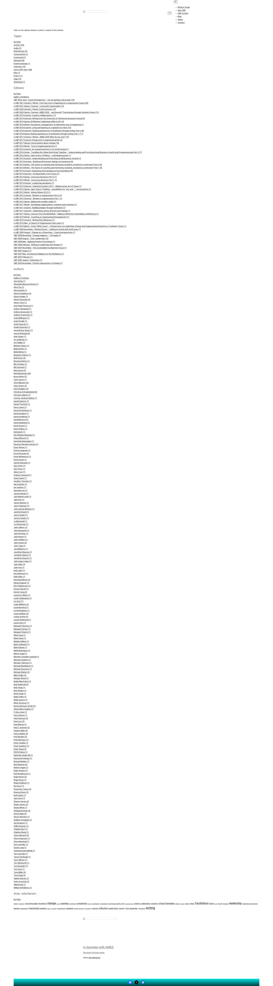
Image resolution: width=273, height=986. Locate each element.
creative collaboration (142, 904)
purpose (95, 908)
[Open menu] (170, 13)
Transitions (141, 908)
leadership (235, 903)
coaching (64, 903)
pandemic (69, 908)
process (81, 908)
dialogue (182, 904)
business (43, 903)
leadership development (250, 904)
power (76, 908)
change (51, 903)
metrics (49, 908)
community (72, 904)
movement (53, 908)
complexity (82, 903)
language (226, 904)
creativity (154, 904)
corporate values (129, 904)
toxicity (122, 908)
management (24, 908)
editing (187, 904)
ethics (192, 904)
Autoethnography (31, 904)
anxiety (16, 904)
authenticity (22, 904)
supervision (113, 908)
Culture (177, 904)
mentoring (34, 908)
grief (216, 904)
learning (16, 908)
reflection (103, 908)
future (211, 903)
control (89, 904)
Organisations (61, 908)
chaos (57, 904)
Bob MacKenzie (94, 958)
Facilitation (201, 903)
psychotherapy (88, 908)
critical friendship (166, 903)
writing (150, 908)
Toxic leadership (131, 908)
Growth (220, 904)
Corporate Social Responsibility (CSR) (112, 904)
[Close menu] (175, 2)
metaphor (43, 908)
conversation (95, 904)
